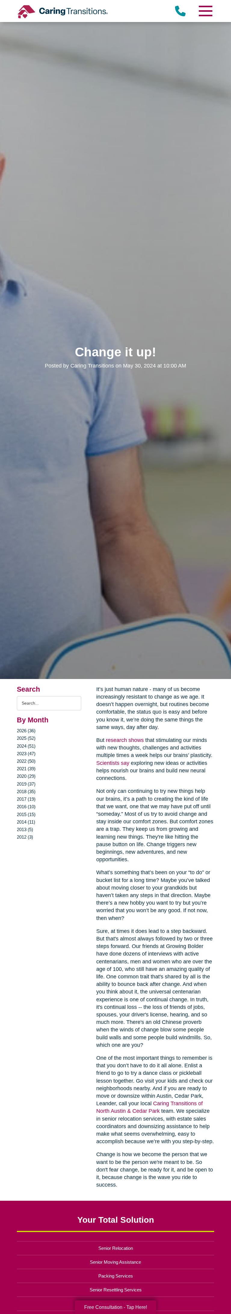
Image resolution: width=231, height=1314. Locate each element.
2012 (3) (25, 837)
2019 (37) (26, 784)
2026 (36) (26, 730)
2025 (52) (26, 738)
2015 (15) (26, 814)
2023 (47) (26, 753)
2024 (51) (26, 746)
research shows (125, 740)
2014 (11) (26, 821)
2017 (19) (26, 799)
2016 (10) (26, 806)
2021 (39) (26, 768)
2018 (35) (26, 791)
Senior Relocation (115, 1248)
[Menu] (205, 11)
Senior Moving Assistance (115, 1262)
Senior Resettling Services (116, 1289)
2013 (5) (25, 829)
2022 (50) (26, 761)
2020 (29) (26, 776)
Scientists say (112, 763)
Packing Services (115, 1275)
